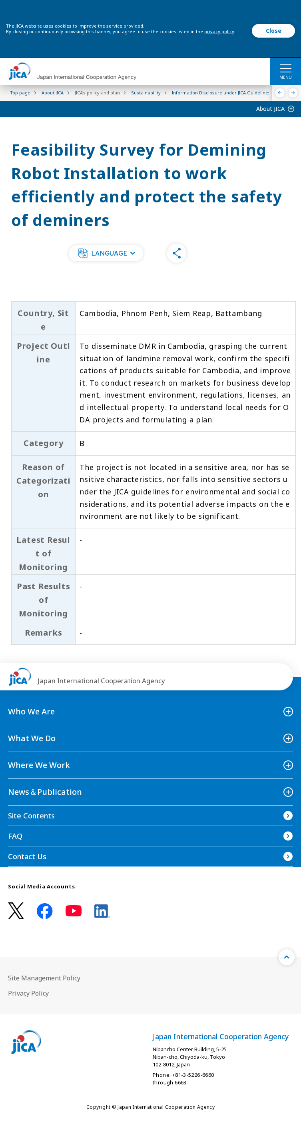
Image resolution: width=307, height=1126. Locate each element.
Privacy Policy (28, 993)
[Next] (293, 93)
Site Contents (31, 815)
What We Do (32, 738)
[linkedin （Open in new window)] (102, 911)
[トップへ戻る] (287, 957)
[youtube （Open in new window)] (74, 911)
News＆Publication (45, 791)
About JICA (270, 108)
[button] (106, 253)
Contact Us (27, 856)
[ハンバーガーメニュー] (285, 68)
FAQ (15, 836)
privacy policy (219, 31)
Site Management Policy (44, 978)
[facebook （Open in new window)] (45, 911)
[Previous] (280, 93)
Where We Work (39, 765)
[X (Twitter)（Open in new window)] (16, 911)
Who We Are (31, 711)
